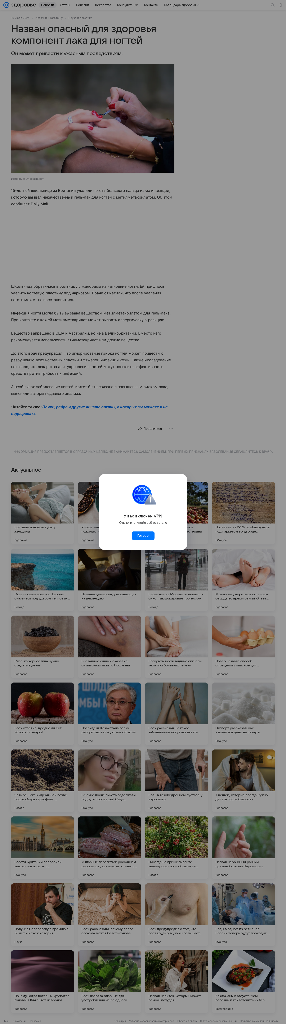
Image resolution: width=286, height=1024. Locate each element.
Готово (143, 536)
